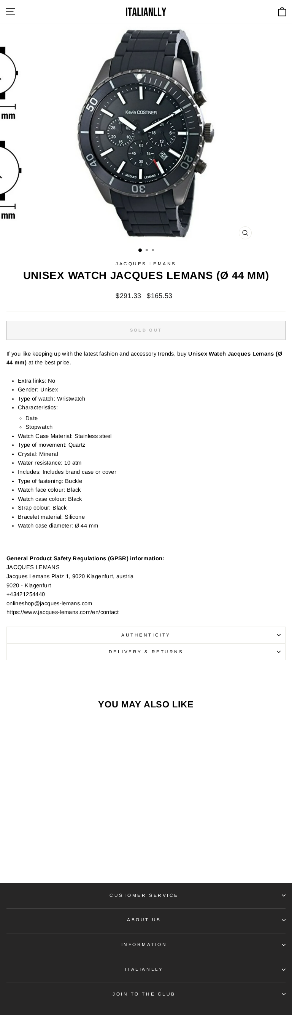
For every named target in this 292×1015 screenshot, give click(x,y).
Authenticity (145, 634)
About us (144, 919)
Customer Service (144, 895)
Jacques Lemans (146, 263)
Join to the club (144, 993)
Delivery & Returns (146, 651)
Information (144, 944)
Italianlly (144, 969)
